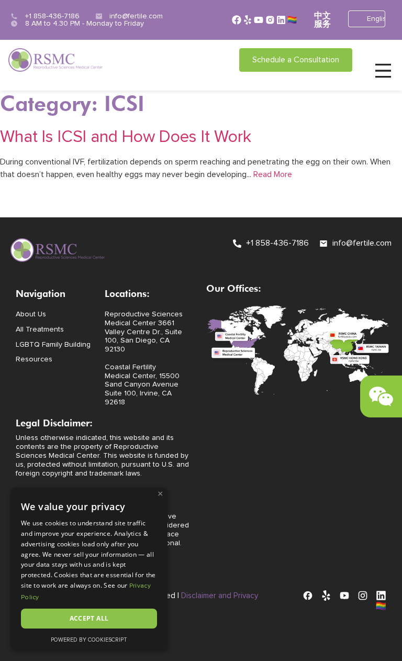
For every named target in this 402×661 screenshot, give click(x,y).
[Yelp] (247, 19)
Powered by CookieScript (89, 640)
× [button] (160, 494)
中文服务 (322, 20)
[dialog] (89, 569)
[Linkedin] (281, 19)
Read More (272, 174)
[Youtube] (258, 19)
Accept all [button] (89, 618)
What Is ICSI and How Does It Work (125, 137)
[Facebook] (236, 19)
